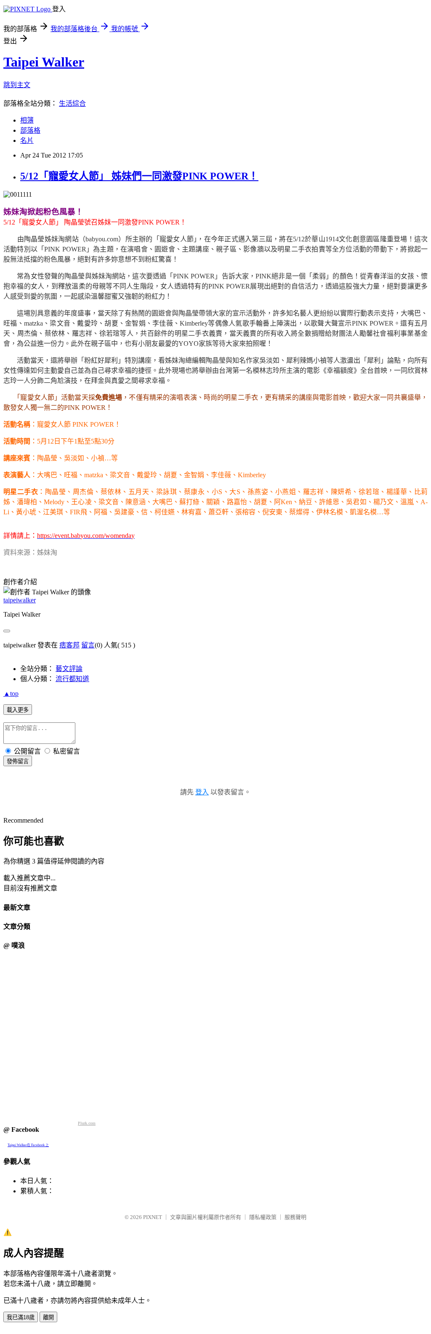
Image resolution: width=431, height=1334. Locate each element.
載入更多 (18, 710)
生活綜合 (72, 103)
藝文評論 (69, 668)
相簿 (27, 120)
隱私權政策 (263, 1217)
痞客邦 (69, 645)
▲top (11, 693)
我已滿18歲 (21, 1317)
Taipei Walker (43, 62)
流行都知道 (72, 678)
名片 (27, 140)
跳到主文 (16, 84)
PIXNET (152, 1217)
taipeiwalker (19, 600)
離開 (48, 1317)
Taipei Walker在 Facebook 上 (28, 1145)
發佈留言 (18, 761)
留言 (88, 645)
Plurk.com (87, 1123)
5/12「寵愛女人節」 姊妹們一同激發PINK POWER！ (139, 176)
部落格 (30, 130)
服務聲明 (295, 1217)
